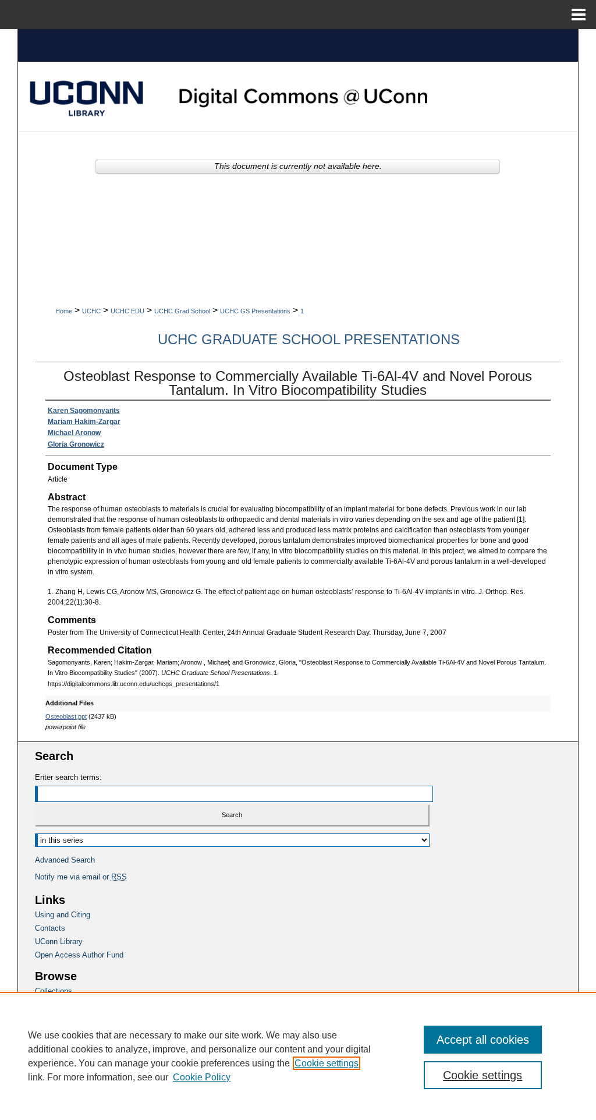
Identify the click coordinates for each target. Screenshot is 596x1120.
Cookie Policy (201, 1077)
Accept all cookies (483, 1039)
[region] (298, 1056)
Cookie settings (327, 1063)
